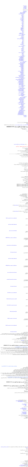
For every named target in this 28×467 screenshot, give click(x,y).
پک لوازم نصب (21, 106)
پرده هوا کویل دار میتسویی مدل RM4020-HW (11, 265)
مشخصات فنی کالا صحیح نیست (23, 195)
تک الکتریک (22, 20)
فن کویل (24, 45)
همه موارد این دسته (22, 12)
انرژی (22, 54)
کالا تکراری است (25, 196)
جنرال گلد (22, 29)
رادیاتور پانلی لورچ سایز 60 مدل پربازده (12, 272)
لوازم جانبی (24, 96)
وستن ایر (22, 25)
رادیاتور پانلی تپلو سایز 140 (13, 286)
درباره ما (25, 6)
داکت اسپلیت (23, 34)
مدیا (22, 31)
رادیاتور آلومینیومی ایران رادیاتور (19, 79)
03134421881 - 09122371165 (19, 400)
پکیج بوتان (22, 69)
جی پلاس (22, 15)
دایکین (22, 17)
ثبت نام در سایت (21, 465)
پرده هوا (24, 91)
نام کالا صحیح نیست (24, 193)
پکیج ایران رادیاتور (21, 66)
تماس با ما (25, 116)
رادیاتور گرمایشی (24, 412)
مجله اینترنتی (24, 115)
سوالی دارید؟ (24, 8)
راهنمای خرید (24, 404)
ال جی (22, 14)
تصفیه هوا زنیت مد (21, 60)
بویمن (22, 23)
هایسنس (22, 22)
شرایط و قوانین (24, 409)
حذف (26, 454)
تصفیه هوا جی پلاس (21, 59)
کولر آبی (24, 51)
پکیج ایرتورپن (21, 71)
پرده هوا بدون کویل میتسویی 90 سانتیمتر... (12, 279)
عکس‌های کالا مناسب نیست (23, 194)
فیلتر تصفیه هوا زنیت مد (20, 114)
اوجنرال (22, 16)
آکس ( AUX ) (21, 19)
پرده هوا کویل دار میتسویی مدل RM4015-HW (11, 237)
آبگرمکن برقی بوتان (21, 90)
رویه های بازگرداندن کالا (23, 408)
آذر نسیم (22, 49)
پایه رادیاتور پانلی (21, 109)
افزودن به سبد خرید (25, 154)
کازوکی (22, 18)
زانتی (22, 32)
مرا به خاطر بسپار (24, 463)
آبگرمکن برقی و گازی (22, 88)
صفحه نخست (24, 5)
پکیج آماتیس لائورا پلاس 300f (13, 311)
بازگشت (25, 169)
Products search (26, 122)
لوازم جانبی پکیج (23, 103)
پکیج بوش (22, 70)
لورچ (22, 55)
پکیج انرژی (22, 68)
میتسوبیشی (22, 27)
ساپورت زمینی (21, 101)
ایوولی (22, 26)
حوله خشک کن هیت (21, 87)
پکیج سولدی (21, 74)
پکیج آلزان (22, 67)
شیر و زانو (22, 108)
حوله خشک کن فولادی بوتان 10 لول (12, 224)
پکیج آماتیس (21, 65)
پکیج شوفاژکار (21, 72)
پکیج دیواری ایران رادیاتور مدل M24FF (12, 318)
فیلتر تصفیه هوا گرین (20, 111)
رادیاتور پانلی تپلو (21, 80)
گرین (22, 21)
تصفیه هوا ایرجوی (21, 58)
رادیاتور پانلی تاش (21, 83)
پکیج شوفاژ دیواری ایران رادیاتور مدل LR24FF (11, 325)
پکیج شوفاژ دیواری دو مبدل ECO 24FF (12, 292)
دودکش (22, 105)
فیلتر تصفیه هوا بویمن (20, 112)
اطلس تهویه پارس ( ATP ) (20, 38)
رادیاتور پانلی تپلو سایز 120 (13, 331)
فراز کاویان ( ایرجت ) (16, 144)
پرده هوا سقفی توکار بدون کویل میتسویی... (11, 245)
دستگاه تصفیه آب (23, 94)
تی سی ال (22, 30)
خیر (25, 451)
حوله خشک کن (23, 85)
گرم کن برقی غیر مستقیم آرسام (19, 77)
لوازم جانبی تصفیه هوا (22, 110)
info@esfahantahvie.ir (20, 401)
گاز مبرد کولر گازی (21, 99)
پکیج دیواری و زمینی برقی (22, 75)
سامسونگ (22, 28)
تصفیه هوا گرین (21, 57)
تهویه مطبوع (24, 11)
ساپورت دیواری (21, 100)
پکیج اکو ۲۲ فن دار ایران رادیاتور (13, 230)
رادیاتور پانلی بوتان (21, 84)
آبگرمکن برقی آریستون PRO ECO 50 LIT (12, 298)
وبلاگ (25, 405)
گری (22, 39)
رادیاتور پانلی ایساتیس (20, 81)
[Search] (27, 123)
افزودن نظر (22, 340)
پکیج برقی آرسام (21, 76)
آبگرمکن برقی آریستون (20, 89)
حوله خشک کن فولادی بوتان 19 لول (12, 258)
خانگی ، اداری (24, 61)
